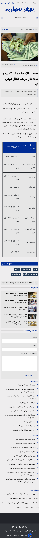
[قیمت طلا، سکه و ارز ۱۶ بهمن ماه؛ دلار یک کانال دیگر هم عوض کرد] (32, 302)
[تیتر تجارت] (19, 10)
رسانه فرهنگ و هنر (8, 503)
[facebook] (4, 29)
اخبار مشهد (20, 503)
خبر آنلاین (5, 263)
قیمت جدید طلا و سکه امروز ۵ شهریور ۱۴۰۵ (22, 447)
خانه (22, 3)
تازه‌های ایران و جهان (10, 494)
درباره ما (27, 3)
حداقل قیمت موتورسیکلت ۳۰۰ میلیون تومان (22, 411)
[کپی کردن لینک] (36, 283)
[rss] (2, 3)
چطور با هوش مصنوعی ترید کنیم (28, 507)
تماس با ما (35, 3)
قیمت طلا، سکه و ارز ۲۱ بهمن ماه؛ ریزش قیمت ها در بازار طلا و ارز (16, 294)
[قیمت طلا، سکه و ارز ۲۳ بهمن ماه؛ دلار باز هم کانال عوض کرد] (19, 47)
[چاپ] (23, 65)
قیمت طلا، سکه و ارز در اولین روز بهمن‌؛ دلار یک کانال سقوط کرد (15, 309)
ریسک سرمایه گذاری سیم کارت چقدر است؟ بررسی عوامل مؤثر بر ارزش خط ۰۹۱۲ (20, 480)
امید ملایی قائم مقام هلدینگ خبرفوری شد (22, 468)
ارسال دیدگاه (28, 375)
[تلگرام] (9, 3)
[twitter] (7, 29)
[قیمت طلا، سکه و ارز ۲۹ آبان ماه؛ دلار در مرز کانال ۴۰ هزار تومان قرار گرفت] (32, 316)
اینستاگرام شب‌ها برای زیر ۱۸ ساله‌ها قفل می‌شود (20, 460)
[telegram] (2, 29)
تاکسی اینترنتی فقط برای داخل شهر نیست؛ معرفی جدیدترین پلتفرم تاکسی (20, 390)
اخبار (18, 3)
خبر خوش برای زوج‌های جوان (26, 402)
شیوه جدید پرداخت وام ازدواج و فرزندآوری (22, 407)
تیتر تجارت (11, 531)
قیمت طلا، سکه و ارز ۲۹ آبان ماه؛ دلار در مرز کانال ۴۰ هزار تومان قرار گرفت (15, 316)
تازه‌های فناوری (34, 498)
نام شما (35, 337)
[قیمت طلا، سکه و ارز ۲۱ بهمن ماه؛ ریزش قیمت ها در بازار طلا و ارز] (32, 295)
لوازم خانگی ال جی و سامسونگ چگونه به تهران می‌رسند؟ (21, 397)
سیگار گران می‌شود (29, 422)
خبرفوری (36, 494)
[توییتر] (6, 3)
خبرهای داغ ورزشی (25, 494)
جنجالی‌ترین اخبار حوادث (18, 498)
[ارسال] (25, 65)
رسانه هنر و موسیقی (32, 503)
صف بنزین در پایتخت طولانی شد (25, 443)
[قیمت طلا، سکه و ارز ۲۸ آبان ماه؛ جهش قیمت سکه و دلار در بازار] (32, 323)
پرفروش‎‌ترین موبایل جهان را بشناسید (24, 430)
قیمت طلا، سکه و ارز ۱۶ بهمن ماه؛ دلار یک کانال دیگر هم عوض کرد (16, 301)
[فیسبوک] (13, 527)
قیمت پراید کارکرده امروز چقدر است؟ (24, 426)
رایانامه (35, 345)
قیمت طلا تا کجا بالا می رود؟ (26, 385)
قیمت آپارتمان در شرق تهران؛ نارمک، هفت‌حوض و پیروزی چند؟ (20, 416)
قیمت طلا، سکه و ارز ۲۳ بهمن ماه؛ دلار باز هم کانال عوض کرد (20, 79)
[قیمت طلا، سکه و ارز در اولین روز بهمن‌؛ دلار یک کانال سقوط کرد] (32, 309)
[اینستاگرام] (13, 3)
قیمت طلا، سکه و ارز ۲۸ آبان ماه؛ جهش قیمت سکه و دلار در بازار (16, 323)
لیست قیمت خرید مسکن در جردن (25, 439)
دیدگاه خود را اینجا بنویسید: (28, 353)
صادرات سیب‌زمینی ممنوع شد (26, 451)
